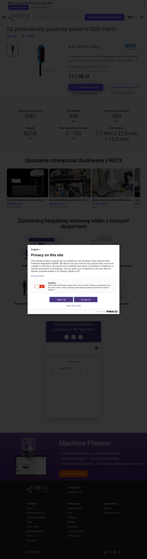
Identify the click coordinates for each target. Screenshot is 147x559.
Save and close (73, 305)
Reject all (61, 299)
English (35, 249)
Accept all (85, 299)
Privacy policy (37, 276)
